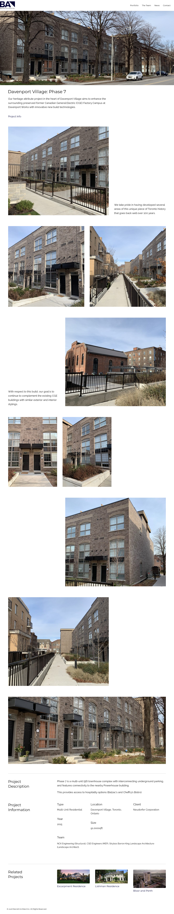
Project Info (14, 116)
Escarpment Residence (71, 886)
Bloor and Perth (143, 890)
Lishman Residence (107, 886)
